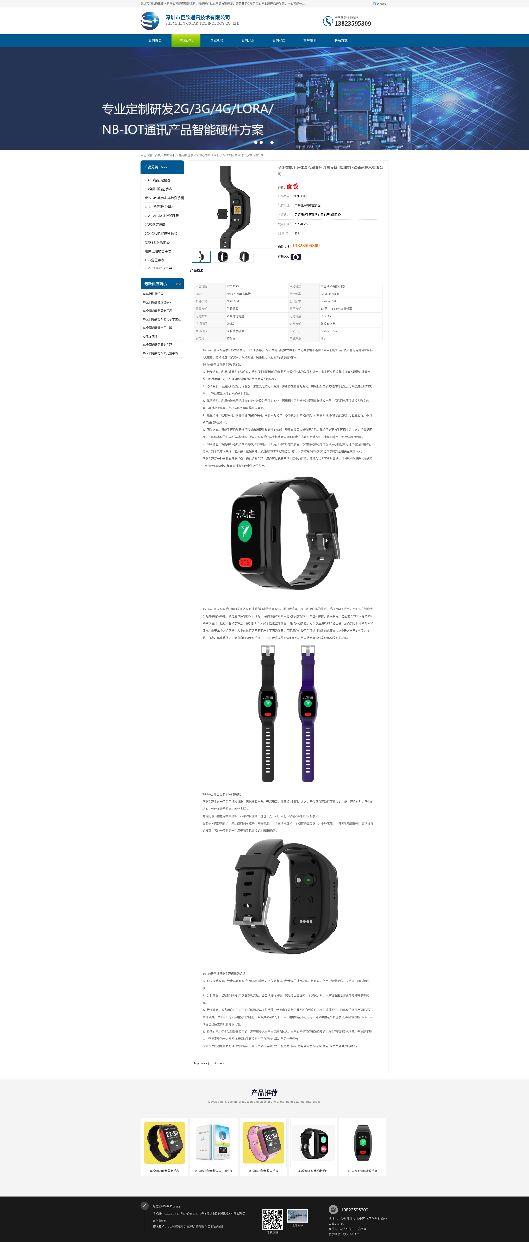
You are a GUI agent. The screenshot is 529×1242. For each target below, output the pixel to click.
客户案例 (310, 40)
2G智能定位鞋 (155, 224)
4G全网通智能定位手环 (157, 302)
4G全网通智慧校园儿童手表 (160, 353)
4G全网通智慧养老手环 (157, 344)
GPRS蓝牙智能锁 (157, 242)
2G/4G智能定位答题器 (161, 233)
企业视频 (217, 40)
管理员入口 (203, 1226)
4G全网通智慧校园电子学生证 (162, 319)
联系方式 (341, 40)
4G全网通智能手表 (158, 189)
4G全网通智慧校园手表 (214, 1171)
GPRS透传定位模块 (159, 207)
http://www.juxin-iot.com (209, 1063)
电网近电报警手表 (158, 251)
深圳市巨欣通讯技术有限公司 (224, 1213)
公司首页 (155, 40)
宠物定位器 (150, 336)
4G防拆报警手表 (153, 293)
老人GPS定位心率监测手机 (164, 198)
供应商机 (186, 40)
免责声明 (189, 1226)
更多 (179, 284)
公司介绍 (248, 40)
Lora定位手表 (154, 260)
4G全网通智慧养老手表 (157, 310)
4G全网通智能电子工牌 (157, 327)
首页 (158, 155)
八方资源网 (175, 1226)
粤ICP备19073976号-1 (193, 1213)
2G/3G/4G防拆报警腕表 (162, 216)
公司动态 (279, 40)
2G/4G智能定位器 (157, 180)
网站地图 (217, 1226)
